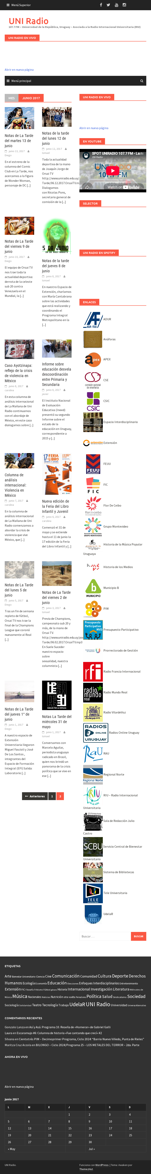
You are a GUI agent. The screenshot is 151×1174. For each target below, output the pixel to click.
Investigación (101, 989)
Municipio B (111, 588)
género (54, 990)
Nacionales (34, 997)
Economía (41, 983)
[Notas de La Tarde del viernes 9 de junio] (19, 225)
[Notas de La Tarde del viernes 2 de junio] (57, 573)
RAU (106, 753)
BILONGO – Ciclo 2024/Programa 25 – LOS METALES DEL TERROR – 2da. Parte (87, 1045)
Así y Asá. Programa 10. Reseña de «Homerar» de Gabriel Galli (69, 1027)
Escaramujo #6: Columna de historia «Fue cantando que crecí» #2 (59, 1033)
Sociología (12, 1005)
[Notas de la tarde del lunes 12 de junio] (57, 116)
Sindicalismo (120, 997)
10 (110, 1121)
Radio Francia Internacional (122, 671)
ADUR (107, 319)
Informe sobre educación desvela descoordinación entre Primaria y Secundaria (56, 374)
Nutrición (57, 997)
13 (29, 1128)
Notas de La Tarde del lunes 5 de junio (19, 590)
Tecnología (50, 1005)
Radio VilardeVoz (114, 712)
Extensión (110, 443)
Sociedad (136, 996)
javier (45, 394)
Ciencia (40, 976)
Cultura (104, 976)
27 (29, 1142)
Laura (8, 1033)
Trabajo (63, 1005)
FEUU (107, 464)
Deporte (120, 976)
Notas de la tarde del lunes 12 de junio (55, 138)
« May (11, 1149)
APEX (106, 359)
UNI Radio (29, 20)
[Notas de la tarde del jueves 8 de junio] (57, 235)
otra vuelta (69, 997)
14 (49, 1128)
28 (49, 1142)
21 (49, 1135)
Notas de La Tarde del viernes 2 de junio (56, 597)
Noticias (46, 997)
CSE (106, 380)
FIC (105, 484)
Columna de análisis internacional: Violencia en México (15, 485)
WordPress (102, 1165)
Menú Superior (21, 5)
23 (90, 1135)
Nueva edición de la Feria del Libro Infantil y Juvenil (55, 506)
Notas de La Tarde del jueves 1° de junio (19, 714)
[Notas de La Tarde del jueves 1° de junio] (19, 691)
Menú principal (21, 81)
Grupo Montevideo (115, 526)
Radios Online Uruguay (123, 732)
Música (19, 996)
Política (94, 996)
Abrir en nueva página (19, 70)
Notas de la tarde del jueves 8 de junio (55, 265)
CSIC (106, 401)
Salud (107, 996)
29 (70, 1142)
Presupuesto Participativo (121, 630)
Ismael (46, 153)
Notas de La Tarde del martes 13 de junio (19, 140)
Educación (57, 983)
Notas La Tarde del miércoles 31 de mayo (57, 721)
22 (70, 1135)
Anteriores (37, 796)
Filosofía (30, 989)
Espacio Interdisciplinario (120, 422)
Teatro (36, 1005)
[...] (29, 185)
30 (90, 1142)
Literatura (121, 989)
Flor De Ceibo (112, 505)
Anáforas (109, 339)
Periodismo (81, 997)
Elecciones (72, 983)
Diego (8, 155)
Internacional (79, 989)
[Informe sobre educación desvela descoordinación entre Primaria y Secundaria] (57, 348)
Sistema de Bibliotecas (118, 872)
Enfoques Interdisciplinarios (99, 983)
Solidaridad (25, 1005)
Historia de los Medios (118, 567)
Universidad (119, 1005)
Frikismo (38, 989)
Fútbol (46, 989)
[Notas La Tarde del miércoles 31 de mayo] (57, 695)
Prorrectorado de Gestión (120, 650)
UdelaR (108, 914)
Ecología (29, 983)
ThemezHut (86, 1169)
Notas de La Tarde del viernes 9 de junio (19, 246)
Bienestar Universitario (24, 976)
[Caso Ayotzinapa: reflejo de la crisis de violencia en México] (19, 349)
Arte (8, 976)
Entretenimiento (129, 983)
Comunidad (88, 976)
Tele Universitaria (115, 893)
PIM (106, 608)
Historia (62, 989)
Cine (48, 976)
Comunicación (66, 976)
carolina (9, 390)
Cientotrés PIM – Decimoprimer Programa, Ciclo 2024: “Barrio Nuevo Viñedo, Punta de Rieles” (81, 1039)
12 (9, 1128)
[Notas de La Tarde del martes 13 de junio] (19, 118)
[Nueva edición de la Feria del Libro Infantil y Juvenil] (57, 473)
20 (29, 1135)
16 (90, 1128)
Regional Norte (113, 774)
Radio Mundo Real (115, 692)
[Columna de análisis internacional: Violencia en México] (19, 460)
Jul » (92, 1149)
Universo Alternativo (137, 1005)
